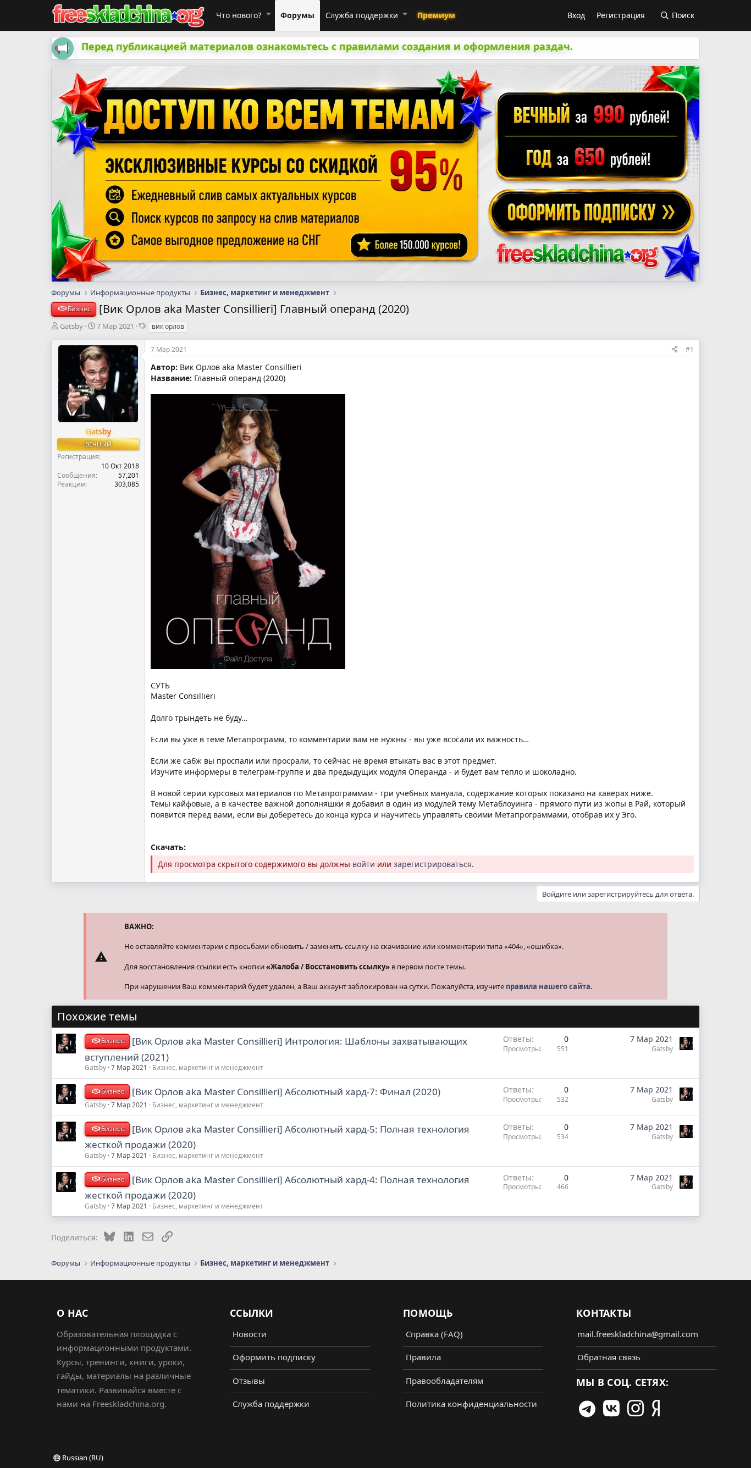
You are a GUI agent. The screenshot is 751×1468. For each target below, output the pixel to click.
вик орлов (168, 326)
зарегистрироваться (433, 864)
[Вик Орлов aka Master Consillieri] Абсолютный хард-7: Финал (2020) (286, 1091)
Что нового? (238, 15)
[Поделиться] (674, 349)
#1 (690, 349)
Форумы (297, 15)
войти (363, 864)
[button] (268, 13)
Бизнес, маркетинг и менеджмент (207, 1067)
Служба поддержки (361, 15)
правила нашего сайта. (549, 986)
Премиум (436, 15)
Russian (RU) (81, 1458)
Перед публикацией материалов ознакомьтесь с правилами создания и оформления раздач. (327, 46)
